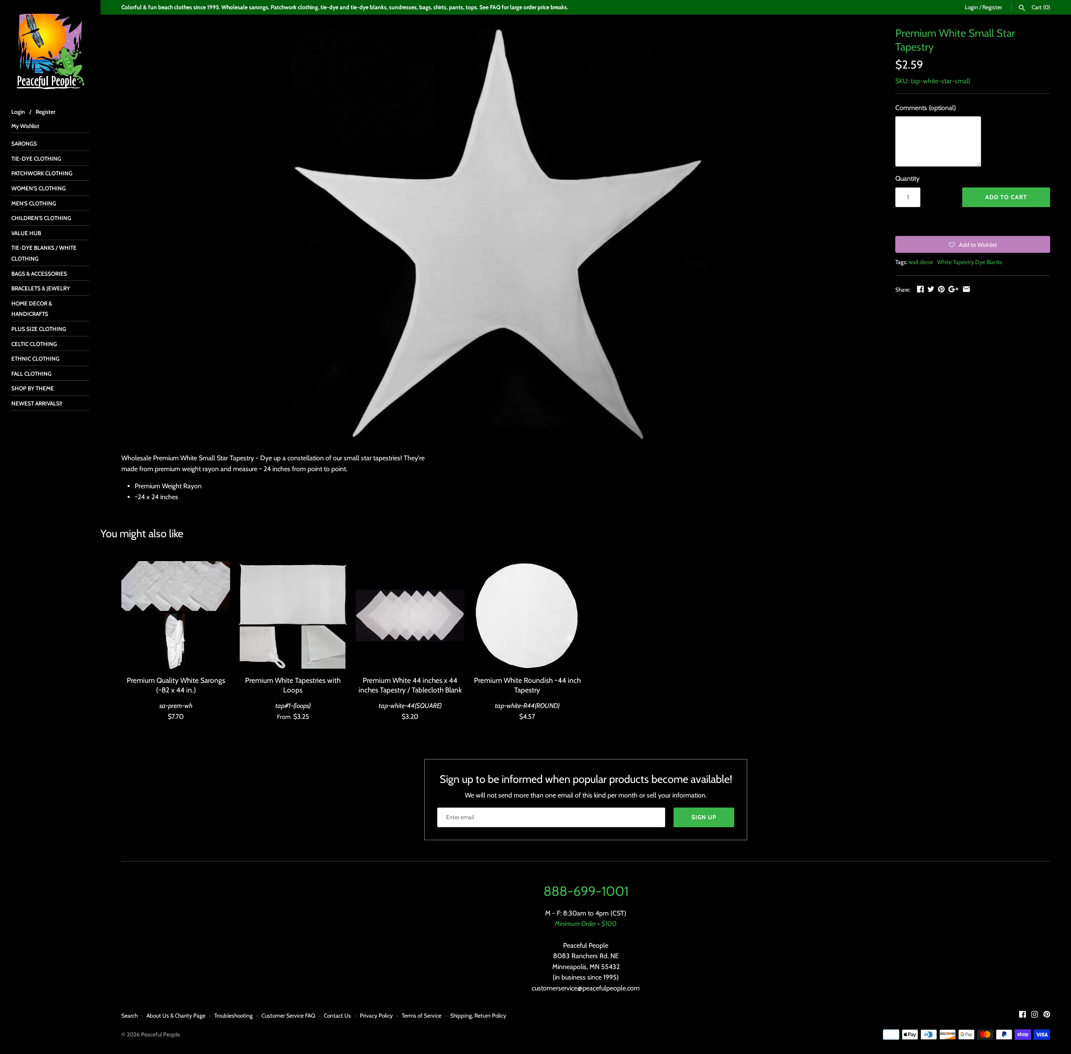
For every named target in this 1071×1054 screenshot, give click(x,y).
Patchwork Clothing (41, 173)
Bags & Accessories (39, 273)
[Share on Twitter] (931, 289)
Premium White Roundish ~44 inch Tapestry (527, 685)
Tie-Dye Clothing (36, 158)
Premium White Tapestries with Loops (293, 685)
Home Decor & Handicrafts (31, 309)
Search (129, 1015)
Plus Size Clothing (38, 329)
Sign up (704, 817)
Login (971, 7)
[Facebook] (1022, 1016)
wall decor (921, 262)
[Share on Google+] (953, 289)
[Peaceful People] (50, 50)
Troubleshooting (233, 1015)
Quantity (907, 178)
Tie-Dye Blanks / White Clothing (44, 253)
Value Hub (26, 233)
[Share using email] (966, 289)
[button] (972, 244)
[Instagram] (1034, 1016)
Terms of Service (421, 1015)
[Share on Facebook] (920, 289)
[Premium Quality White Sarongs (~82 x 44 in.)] (175, 615)
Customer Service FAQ (288, 1015)
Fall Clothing (31, 373)
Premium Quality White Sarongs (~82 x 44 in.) (176, 685)
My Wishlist (25, 126)
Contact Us (337, 1015)
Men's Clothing (33, 203)
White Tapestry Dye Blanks (969, 262)
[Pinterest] (1046, 1016)
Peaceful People (160, 1034)
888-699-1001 (585, 891)
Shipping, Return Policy (478, 1015)
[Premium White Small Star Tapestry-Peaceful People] (497, 235)
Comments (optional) (925, 108)
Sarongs (24, 143)
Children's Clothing (41, 218)
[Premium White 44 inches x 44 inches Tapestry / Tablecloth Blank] (410, 615)
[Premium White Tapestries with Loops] (292, 615)
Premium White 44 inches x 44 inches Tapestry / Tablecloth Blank (410, 685)
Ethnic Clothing (35, 358)
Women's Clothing (38, 188)
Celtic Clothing (34, 344)
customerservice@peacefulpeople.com (586, 988)
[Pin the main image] (941, 289)
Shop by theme (32, 388)
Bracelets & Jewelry (40, 288)
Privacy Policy (376, 1015)
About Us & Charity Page (175, 1015)
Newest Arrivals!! (36, 403)
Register (992, 7)
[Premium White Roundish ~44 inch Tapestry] (527, 615)
